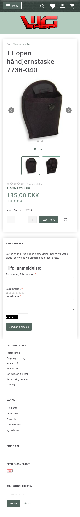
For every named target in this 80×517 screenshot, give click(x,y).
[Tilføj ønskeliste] (65, 219)
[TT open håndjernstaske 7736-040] (40, 110)
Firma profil (13, 363)
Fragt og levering (16, 358)
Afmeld (27, 503)
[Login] (62, 6)
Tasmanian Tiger (23, 44)
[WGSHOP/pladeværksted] (40, 22)
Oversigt (11, 384)
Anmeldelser (14, 243)
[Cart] (72, 6)
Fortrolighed (13, 352)
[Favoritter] (52, 6)
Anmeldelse (12, 296)
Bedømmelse (13, 289)
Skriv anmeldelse (19, 187)
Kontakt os (12, 368)
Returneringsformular (18, 379)
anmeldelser (35, 184)
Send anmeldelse (19, 327)
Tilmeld (13, 503)
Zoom (40, 149)
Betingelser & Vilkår (17, 373)
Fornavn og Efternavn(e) (20, 274)
